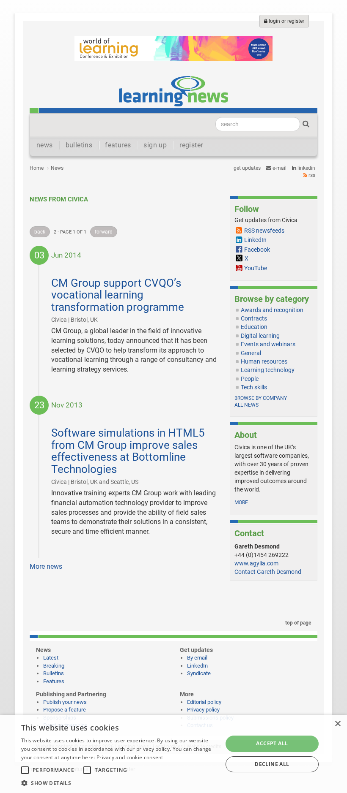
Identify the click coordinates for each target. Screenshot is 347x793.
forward (104, 232)
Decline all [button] (272, 764)
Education (254, 326)
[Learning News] (173, 90)
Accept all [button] (272, 743)
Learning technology (268, 370)
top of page (297, 623)
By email (197, 657)
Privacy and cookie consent (129, 757)
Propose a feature (64, 709)
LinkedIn (305, 168)
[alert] (173, 754)
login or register (285, 21)
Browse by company (260, 398)
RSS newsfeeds (264, 230)
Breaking (53, 666)
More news (46, 566)
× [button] (337, 724)
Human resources (264, 361)
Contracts (254, 318)
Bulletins (53, 673)
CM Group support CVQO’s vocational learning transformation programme (117, 295)
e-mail (278, 168)
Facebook (257, 249)
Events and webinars (268, 344)
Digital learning (260, 335)
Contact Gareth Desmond (267, 571)
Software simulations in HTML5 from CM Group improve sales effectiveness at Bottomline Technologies (128, 450)
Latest (50, 657)
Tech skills (254, 387)
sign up (155, 145)
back (39, 232)
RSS (311, 175)
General (251, 353)
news (44, 145)
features (118, 145)
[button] (119, 783)
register (191, 145)
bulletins (79, 145)
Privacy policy (203, 709)
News (57, 168)
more (241, 502)
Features (53, 681)
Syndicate (199, 673)
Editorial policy (204, 702)
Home (37, 168)
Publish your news (65, 702)
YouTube (255, 268)
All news (246, 405)
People (250, 378)
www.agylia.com (256, 563)
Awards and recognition (272, 310)
